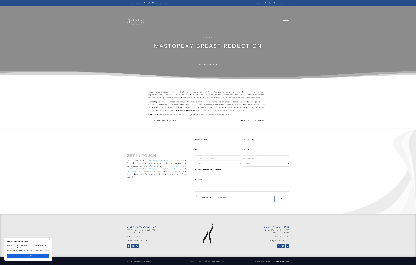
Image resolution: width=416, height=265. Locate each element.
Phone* (246, 149)
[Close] (49, 239)
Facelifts (176, 169)
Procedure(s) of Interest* (209, 170)
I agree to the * (213, 197)
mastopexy (248, 95)
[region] (28, 249)
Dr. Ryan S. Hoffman (185, 110)
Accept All (28, 256)
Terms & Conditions (213, 261)
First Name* (201, 140)
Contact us (154, 115)
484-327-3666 (283, 3)
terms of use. (220, 197)
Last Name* (248, 140)
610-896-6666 (161, 3)
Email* (198, 149)
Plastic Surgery (134, 3)
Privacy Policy (201, 261)
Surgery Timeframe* (253, 159)
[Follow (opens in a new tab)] (144, 2)
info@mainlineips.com (137, 240)
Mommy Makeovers (176, 166)
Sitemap (192, 261)
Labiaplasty (132, 171)
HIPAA (224, 261)
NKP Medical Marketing (281, 261)
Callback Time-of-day (206, 159)
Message (199, 179)
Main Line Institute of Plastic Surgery (166, 160)
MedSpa (259, 3)
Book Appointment (208, 65)
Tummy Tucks (134, 169)
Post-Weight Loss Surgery (156, 169)
